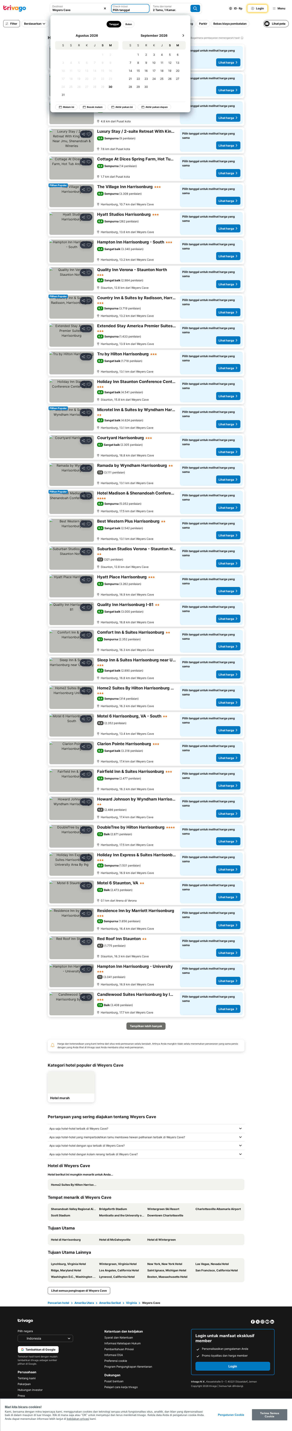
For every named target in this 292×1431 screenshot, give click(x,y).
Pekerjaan (24, 1384)
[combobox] (80, 10)
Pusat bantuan (113, 1381)
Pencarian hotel (58, 1302)
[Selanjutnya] (183, 35)
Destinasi (57, 6)
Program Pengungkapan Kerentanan (128, 1366)
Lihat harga (226, 62)
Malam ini (68, 106)
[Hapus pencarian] (105, 8)
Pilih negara (25, 1331)
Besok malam (95, 106)
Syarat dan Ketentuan (118, 1337)
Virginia (131, 1302)
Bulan (128, 24)
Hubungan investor (30, 1389)
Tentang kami (27, 1378)
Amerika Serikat (110, 1302)
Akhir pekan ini (124, 106)
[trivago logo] (14, 8)
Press (21, 1395)
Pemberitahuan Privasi (119, 1349)
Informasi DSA (113, 1355)
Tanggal (113, 24)
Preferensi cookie (115, 1360)
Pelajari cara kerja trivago (121, 1387)
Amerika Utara (84, 1302)
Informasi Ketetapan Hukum (122, 1343)
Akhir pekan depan (156, 106)
